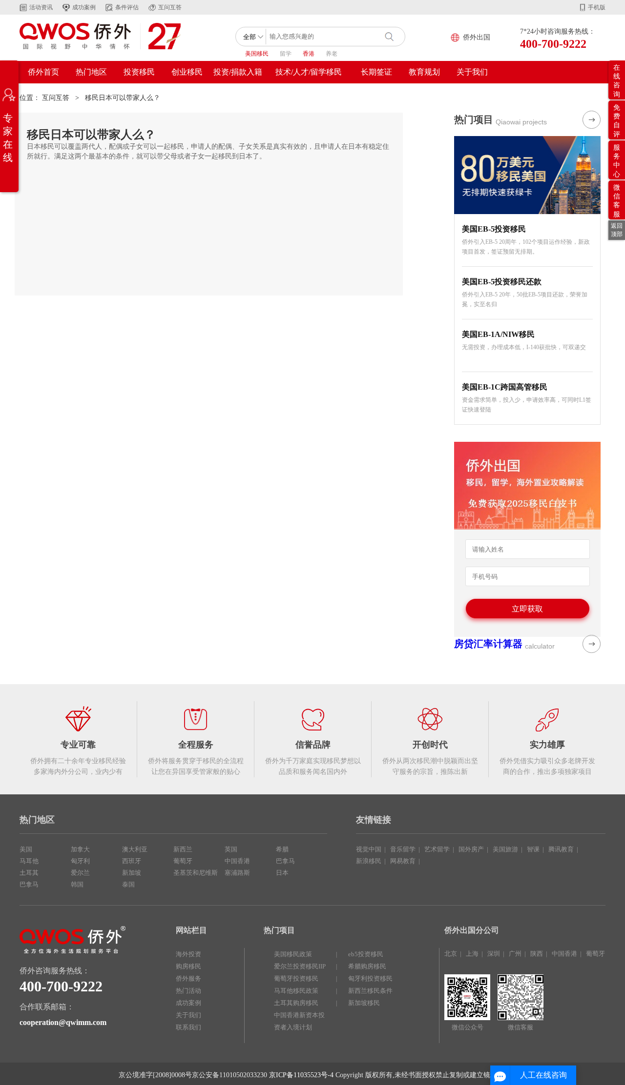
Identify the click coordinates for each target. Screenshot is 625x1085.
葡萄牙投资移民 (296, 978)
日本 (282, 872)
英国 (231, 849)
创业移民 (187, 72)
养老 (331, 53)
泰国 (128, 884)
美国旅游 (505, 849)
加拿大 (80, 849)
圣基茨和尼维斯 (195, 872)
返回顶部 (617, 229)
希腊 (282, 849)
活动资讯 (41, 7)
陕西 (536, 953)
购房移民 (188, 966)
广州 (515, 953)
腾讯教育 (561, 849)
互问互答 (170, 7)
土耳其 (29, 872)
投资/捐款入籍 (237, 72)
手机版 (596, 7)
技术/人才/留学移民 (308, 72)
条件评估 (127, 7)
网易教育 (403, 861)
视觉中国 (368, 849)
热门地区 (91, 72)
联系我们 (188, 1027)
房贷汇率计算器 (488, 643)
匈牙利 (80, 861)
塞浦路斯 (237, 872)
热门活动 (188, 990)
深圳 (493, 953)
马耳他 (29, 861)
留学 (286, 53)
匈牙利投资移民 (370, 978)
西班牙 (131, 861)
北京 (450, 953)
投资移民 (139, 72)
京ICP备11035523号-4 (301, 1075)
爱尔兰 (80, 872)
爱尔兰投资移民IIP (300, 966)
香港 (308, 53)
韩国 (77, 884)
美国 (26, 849)
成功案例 (84, 7)
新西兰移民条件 (370, 990)
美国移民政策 (293, 954)
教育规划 (424, 72)
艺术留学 (437, 849)
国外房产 (471, 849)
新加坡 (131, 872)
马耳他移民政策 (296, 990)
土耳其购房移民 (296, 1002)
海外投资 (188, 954)
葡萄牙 (182, 861)
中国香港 (237, 861)
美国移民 (257, 53)
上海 (472, 953)
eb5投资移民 (365, 954)
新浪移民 (368, 861)
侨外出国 (476, 37)
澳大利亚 (134, 849)
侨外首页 (43, 72)
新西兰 (182, 849)
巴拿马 (29, 884)
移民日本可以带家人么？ (122, 97)
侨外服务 (188, 978)
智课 (533, 849)
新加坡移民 (364, 1002)
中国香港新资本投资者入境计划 (299, 1021)
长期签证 (376, 72)
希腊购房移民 (367, 966)
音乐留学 (403, 849)
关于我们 (472, 72)
